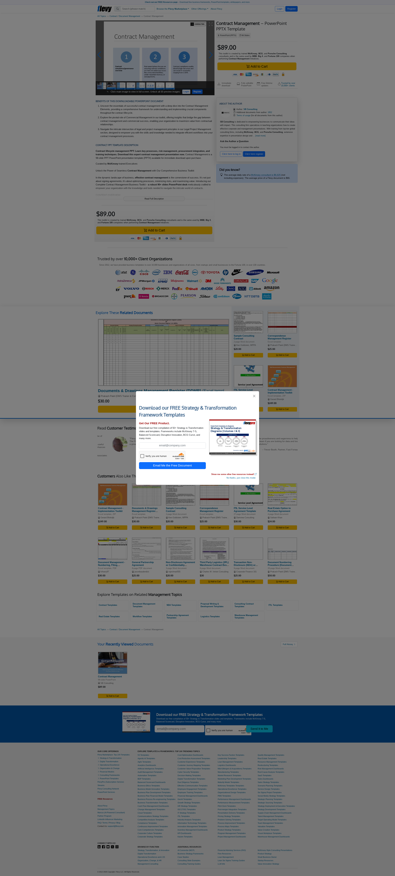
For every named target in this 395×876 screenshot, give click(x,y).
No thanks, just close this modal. (241, 478)
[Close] (254, 396)
